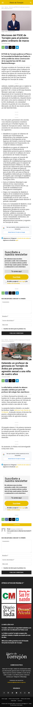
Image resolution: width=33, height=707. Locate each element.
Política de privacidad (14, 698)
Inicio (3, 7)
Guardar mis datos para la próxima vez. (14, 328)
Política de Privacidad (13, 283)
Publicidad (13, 700)
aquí (17, 240)
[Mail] (12, 692)
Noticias (6, 7)
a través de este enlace (23, 238)
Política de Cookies (25, 698)
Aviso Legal (21, 281)
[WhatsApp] (3, 47)
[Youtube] (28, 692)
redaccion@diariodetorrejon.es (16, 682)
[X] (10, 47)
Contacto (20, 700)
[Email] (13, 47)
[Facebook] (6, 47)
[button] (2, 3)
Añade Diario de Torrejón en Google (16, 232)
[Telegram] (17, 47)
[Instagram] (8, 692)
